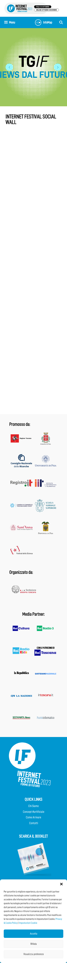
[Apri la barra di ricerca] (61, 22)
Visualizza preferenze (33, 954)
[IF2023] (32, 8)
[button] (61, 884)
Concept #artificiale (33, 811)
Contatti (33, 823)
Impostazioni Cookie (28, 922)
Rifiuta (34, 944)
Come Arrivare (33, 817)
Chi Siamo (33, 806)
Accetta (33, 933)
